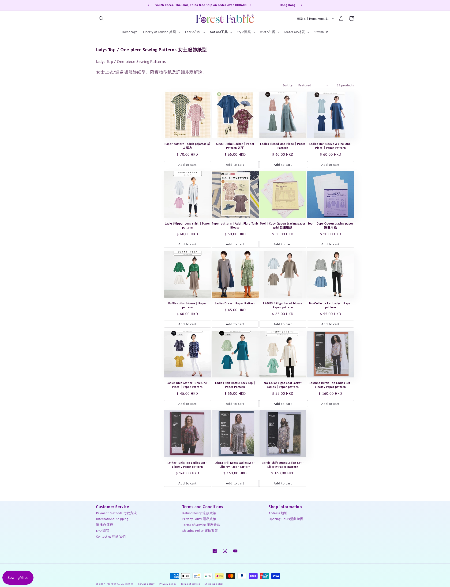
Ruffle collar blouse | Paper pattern (187, 305)
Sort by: (288, 85)
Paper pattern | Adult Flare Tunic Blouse (235, 225)
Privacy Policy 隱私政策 (199, 519)
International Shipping (112, 519)
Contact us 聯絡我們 (111, 536)
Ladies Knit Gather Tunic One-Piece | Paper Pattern (187, 385)
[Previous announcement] (148, 5)
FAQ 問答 (102, 530)
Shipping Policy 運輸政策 (200, 530)
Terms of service (190, 583)
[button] (101, 18)
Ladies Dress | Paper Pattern (235, 303)
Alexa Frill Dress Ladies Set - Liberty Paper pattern (235, 465)
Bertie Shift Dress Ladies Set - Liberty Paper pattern (283, 465)
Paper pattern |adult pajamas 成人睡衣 (187, 146)
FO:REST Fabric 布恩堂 (120, 584)
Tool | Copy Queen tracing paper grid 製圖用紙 (283, 225)
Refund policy (146, 583)
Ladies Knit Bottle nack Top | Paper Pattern (235, 385)
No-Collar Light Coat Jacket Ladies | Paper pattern (283, 385)
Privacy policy (167, 583)
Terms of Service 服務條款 (201, 525)
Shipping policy (214, 583)
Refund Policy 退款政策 (199, 513)
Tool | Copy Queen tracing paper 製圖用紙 (330, 225)
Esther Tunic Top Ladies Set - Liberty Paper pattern (187, 465)
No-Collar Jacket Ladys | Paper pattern (330, 305)
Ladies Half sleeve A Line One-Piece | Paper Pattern (330, 146)
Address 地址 (278, 513)
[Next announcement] (301, 5)
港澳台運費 (104, 525)
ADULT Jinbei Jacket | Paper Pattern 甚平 (235, 146)
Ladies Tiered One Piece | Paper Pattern (282, 146)
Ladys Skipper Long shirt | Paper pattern (187, 225)
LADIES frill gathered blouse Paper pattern (282, 305)
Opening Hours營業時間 (286, 519)
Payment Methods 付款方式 (116, 513)
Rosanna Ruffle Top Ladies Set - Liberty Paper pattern (330, 385)
